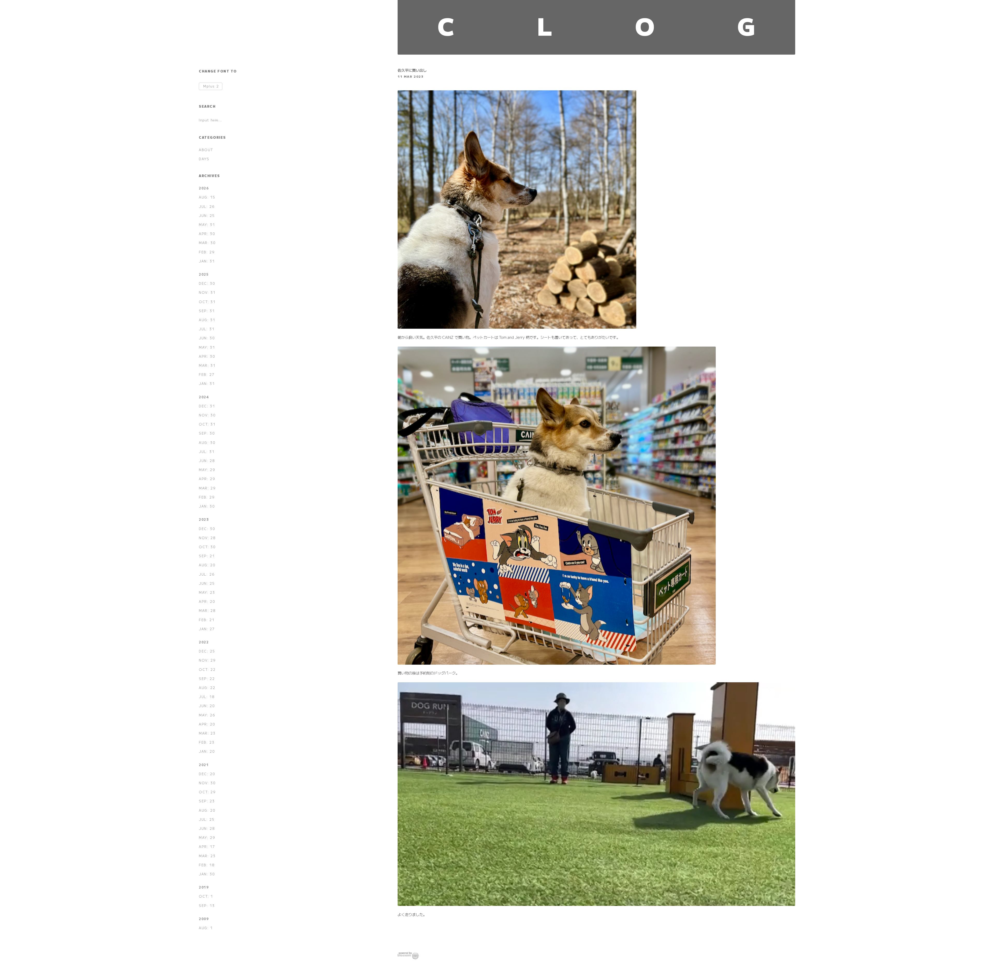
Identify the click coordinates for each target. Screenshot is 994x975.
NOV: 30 (207, 415)
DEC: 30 (207, 283)
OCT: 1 (206, 896)
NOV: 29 (207, 660)
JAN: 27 (207, 628)
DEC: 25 (207, 651)
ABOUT (206, 149)
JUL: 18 (207, 696)
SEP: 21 (207, 555)
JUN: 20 (207, 705)
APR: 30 (207, 233)
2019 (204, 887)
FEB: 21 (206, 619)
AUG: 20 (207, 564)
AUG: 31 (207, 319)
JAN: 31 (207, 261)
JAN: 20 (207, 751)
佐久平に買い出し (412, 70)
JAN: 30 (207, 506)
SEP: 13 (207, 905)
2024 (204, 396)
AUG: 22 (207, 687)
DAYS (204, 158)
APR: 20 (207, 601)
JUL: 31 (206, 328)
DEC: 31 (207, 406)
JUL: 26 (207, 206)
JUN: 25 (207, 215)
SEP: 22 (207, 678)
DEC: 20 (207, 773)
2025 (204, 274)
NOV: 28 (207, 537)
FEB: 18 (207, 864)
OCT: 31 (207, 301)
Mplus (211, 86)
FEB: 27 (206, 374)
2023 (204, 519)
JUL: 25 (206, 819)
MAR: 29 (207, 488)
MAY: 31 (207, 224)
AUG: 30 (207, 442)
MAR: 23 (207, 733)
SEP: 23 (207, 800)
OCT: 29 (207, 791)
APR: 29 (207, 478)
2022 (204, 642)
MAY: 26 (207, 715)
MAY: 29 (207, 469)
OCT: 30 (207, 546)
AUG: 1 (206, 927)
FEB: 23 (206, 742)
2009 (204, 918)
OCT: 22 (207, 669)
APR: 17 (207, 846)
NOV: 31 (207, 292)
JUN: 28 (207, 460)
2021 (204, 764)
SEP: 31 (207, 310)
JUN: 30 (207, 337)
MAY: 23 (207, 592)
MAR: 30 (207, 242)
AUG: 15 (207, 197)
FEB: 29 (207, 252)
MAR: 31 (207, 365)
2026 (204, 188)
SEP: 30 (207, 433)
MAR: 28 (207, 610)
